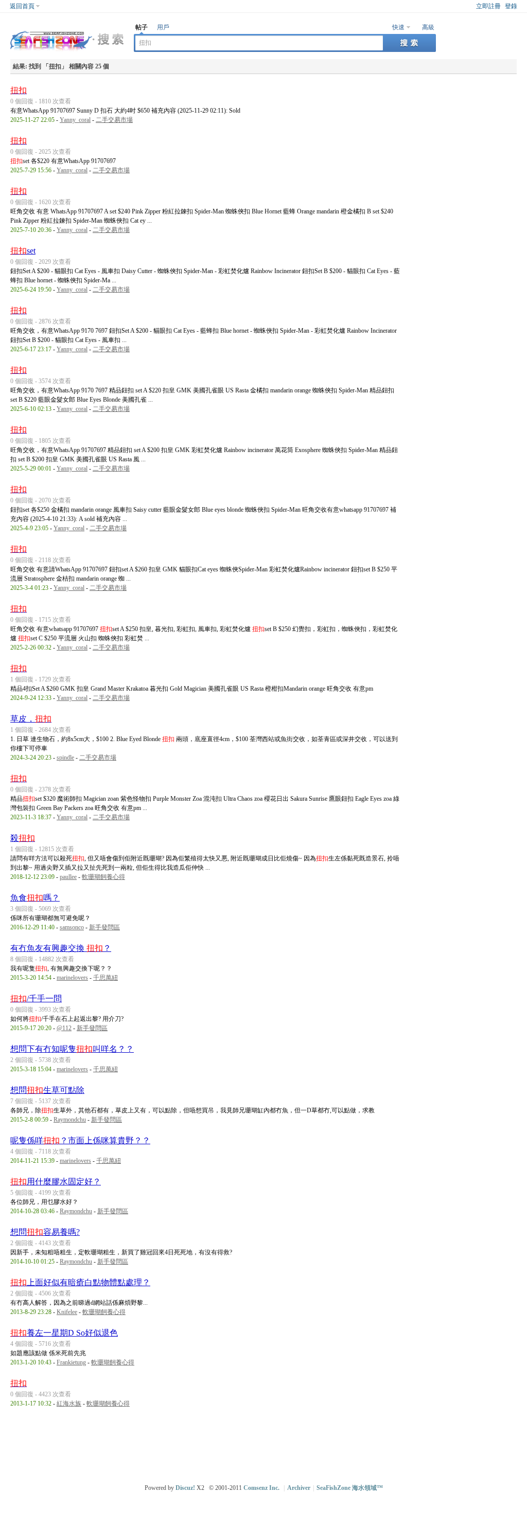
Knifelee (67, 1312)
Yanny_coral (75, 119)
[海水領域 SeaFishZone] (67, 52)
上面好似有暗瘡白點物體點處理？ (80, 1282)
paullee (68, 876)
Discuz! (185, 1487)
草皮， (30, 718)
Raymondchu (70, 1119)
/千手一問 (36, 998)
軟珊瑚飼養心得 (103, 876)
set (23, 250)
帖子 (141, 27)
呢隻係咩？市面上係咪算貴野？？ (80, 1140)
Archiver (298, 1487)
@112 (64, 1028)
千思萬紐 (105, 977)
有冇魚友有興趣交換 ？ (60, 948)
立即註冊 (488, 6)
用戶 (163, 27)
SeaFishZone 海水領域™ (350, 1487)
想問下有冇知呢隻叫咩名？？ (72, 1049)
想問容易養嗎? (45, 1232)
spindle (65, 757)
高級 (428, 27)
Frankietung (71, 1362)
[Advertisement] (266, 1444)
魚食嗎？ (35, 897)
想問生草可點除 (47, 1090)
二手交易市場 (114, 119)
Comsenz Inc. (261, 1487)
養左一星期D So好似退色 (64, 1332)
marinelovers (72, 977)
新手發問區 (104, 927)
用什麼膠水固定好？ (55, 1181)
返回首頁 (22, 6)
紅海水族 (69, 1403)
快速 (398, 27)
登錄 (511, 6)
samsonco (72, 927)
